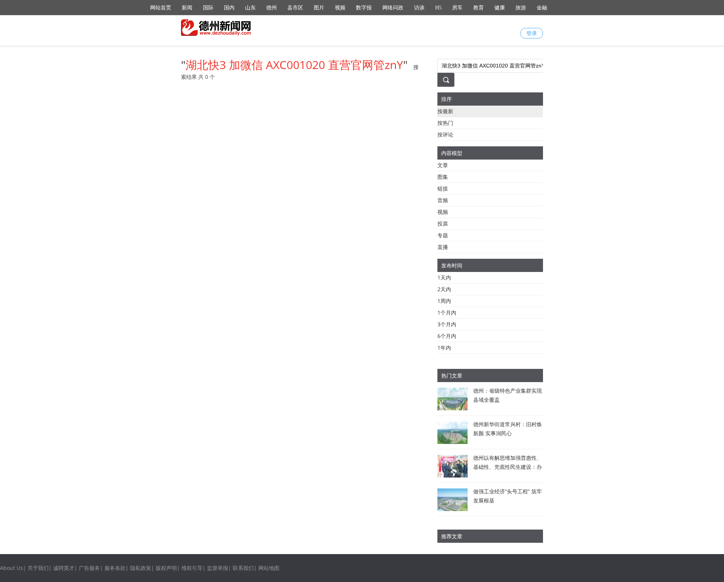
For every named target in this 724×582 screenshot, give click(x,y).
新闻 (187, 8)
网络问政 (392, 8)
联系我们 (243, 567)
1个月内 (446, 312)
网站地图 (268, 567)
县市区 (295, 8)
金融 (542, 8)
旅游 (520, 8)
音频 (442, 200)
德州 (271, 8)
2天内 (444, 289)
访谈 (419, 8)
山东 (250, 8)
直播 (442, 246)
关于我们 (38, 567)
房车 (457, 8)
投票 (442, 223)
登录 (531, 33)
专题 (442, 235)
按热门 (445, 122)
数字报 (364, 8)
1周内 (444, 300)
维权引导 (191, 567)
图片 (319, 8)
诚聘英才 (63, 567)
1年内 (444, 347)
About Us (11, 567)
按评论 (445, 134)
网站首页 (160, 8)
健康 (499, 8)
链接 (442, 188)
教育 (478, 8)
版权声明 (166, 567)
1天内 (444, 277)
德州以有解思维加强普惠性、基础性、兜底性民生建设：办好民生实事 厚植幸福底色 (507, 466)
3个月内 (446, 324)
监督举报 (217, 567)
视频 (340, 8)
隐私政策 (140, 567)
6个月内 (446, 335)
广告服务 (89, 567)
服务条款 (115, 567)
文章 (442, 165)
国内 (229, 8)
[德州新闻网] (217, 27)
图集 (442, 176)
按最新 (445, 111)
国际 (208, 8)
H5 (438, 8)
